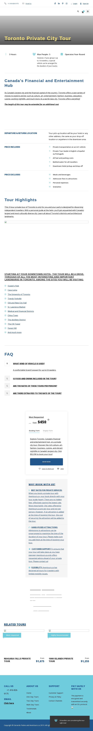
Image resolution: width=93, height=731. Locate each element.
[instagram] (66, 3)
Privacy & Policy (55, 697)
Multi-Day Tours (32, 704)
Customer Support (56, 693)
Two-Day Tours (32, 701)
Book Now (46, 462)
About (28, 712)
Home (28, 693)
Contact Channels (55, 701)
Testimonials (31, 708)
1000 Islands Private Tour (61, 660)
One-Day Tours (32, 697)
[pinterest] (62, 3)
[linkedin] (59, 3)
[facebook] (55, 3)
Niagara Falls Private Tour (17, 660)
